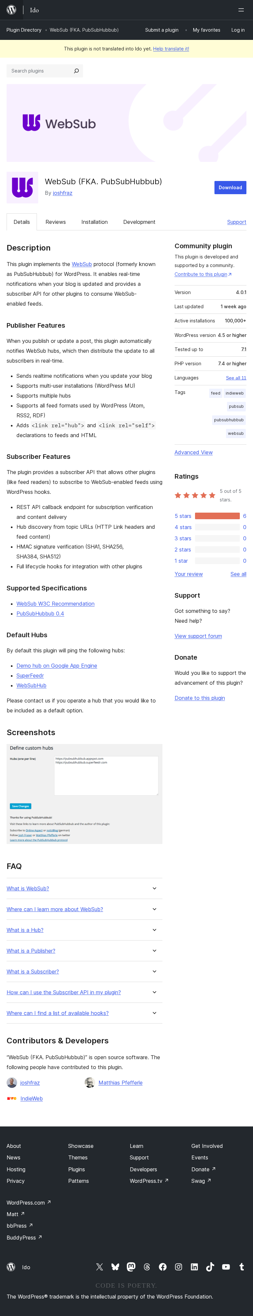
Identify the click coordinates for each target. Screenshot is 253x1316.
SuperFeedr (30, 675)
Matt (16, 1214)
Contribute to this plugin (201, 274)
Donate (203, 1169)
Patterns (78, 1181)
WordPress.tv (149, 1181)
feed (215, 393)
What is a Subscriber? (33, 972)
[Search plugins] (76, 70)
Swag (201, 1181)
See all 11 (236, 377)
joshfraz (62, 193)
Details (22, 222)
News (13, 1157)
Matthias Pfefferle (120, 1082)
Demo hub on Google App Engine (56, 665)
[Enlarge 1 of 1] (153, 753)
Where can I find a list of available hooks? (58, 1013)
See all (238, 574)
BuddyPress (24, 1237)
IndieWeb (31, 1098)
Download (230, 187)
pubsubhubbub (229, 419)
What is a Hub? (25, 930)
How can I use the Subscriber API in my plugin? (64, 992)
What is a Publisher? (31, 951)
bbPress (20, 1225)
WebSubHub (31, 685)
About (14, 1146)
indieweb (235, 393)
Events (199, 1157)
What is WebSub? (28, 888)
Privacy (16, 1181)
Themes (78, 1157)
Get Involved (207, 1146)
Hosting (16, 1169)
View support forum (198, 636)
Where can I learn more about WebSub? (55, 909)
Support (236, 222)
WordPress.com (29, 1202)
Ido (26, 1267)
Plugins (76, 1169)
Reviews (55, 222)
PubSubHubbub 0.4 (40, 613)
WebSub (82, 264)
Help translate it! (171, 48)
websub (236, 433)
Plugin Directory (24, 30)
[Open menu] (242, 10)
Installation (94, 222)
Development (139, 222)
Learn (136, 1146)
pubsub (236, 406)
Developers (143, 1169)
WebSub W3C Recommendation (55, 603)
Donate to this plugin (200, 698)
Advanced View (194, 452)
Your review (189, 574)
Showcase (81, 1146)
